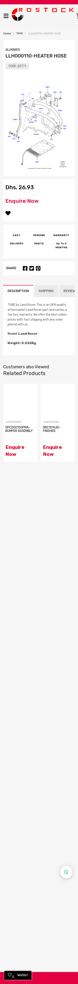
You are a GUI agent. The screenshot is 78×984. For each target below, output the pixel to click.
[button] (66, 872)
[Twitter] (31, 268)
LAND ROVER (13, 422)
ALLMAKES (12, 50)
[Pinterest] (38, 268)
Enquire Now (22, 201)
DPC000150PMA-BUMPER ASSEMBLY (19, 429)
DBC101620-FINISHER (52, 429)
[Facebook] (25, 268)
